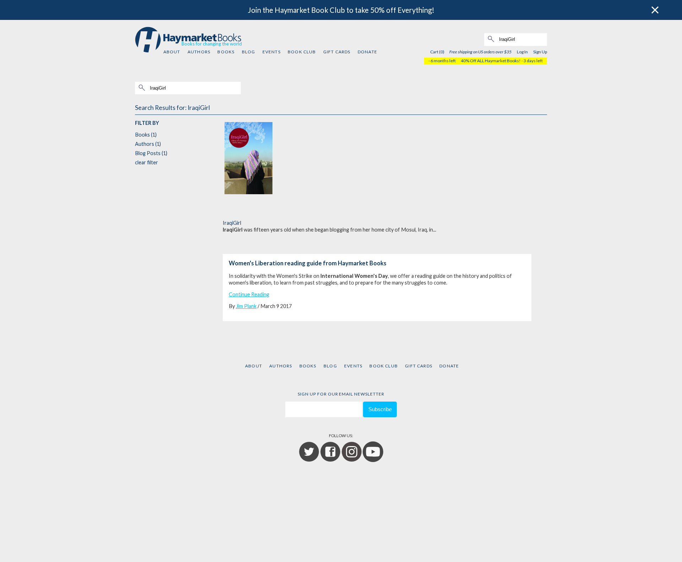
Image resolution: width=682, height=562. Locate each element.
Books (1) (146, 135)
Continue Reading (249, 294)
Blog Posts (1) (151, 153)
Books (225, 51)
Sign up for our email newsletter (341, 394)
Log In (522, 51)
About (171, 51)
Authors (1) (148, 144)
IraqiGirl (232, 223)
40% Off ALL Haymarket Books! (491, 60)
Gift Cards (337, 51)
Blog (248, 51)
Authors (199, 51)
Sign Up (540, 51)
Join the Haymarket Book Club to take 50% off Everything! (341, 10)
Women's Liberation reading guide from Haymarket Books (307, 263)
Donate (367, 51)
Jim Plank (246, 306)
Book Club (302, 51)
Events (271, 51)
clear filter (146, 162)
